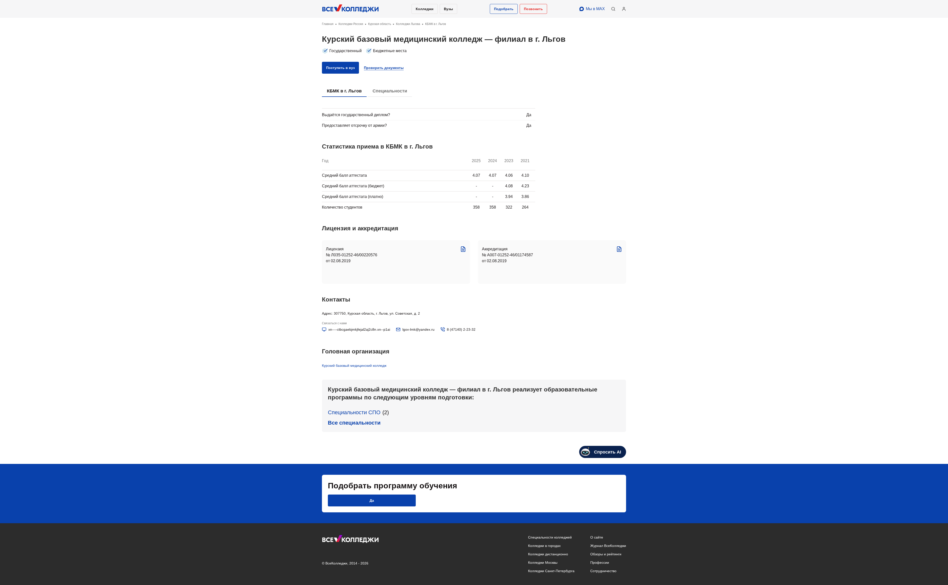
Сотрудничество (603, 571)
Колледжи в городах (544, 546)
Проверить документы (384, 68)
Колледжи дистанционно (548, 554)
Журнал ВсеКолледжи (608, 546)
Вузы (448, 9)
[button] (504, 9)
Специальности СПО (354, 412)
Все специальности (354, 423)
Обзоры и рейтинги (605, 554)
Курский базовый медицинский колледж (354, 366)
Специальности (390, 90)
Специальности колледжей (550, 537)
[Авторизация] (624, 8)
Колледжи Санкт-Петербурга (551, 571)
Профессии (599, 562)
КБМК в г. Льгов (344, 90)
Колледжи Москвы (542, 562)
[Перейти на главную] (350, 8)
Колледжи (425, 9)
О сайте (596, 537)
